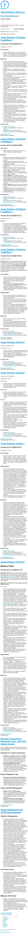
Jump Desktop (13, 12)
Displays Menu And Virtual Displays (14, 603)
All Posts (5, 918)
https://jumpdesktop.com (10, 16)
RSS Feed (10, 31)
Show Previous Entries (6, 914)
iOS (4, 923)
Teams (4, 920)
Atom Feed (15, 31)
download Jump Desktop (8, 576)
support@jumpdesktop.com (9, 131)
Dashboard (5, 919)
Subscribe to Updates (5, 19)
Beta (4, 927)
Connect (5, 925)
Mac (9, 126)
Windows (12, 126)
